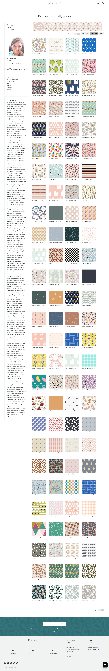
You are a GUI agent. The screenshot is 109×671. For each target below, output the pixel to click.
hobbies (23, 232)
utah (11, 387)
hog (12, 234)
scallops (9, 334)
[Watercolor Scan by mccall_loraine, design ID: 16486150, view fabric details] (39, 304)
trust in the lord (20, 384)
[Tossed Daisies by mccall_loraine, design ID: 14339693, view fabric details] (72, 430)
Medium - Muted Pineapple (89, 474)
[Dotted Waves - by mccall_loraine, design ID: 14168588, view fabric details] (56, 241)
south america (11, 351)
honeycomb (22, 234)
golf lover (20, 223)
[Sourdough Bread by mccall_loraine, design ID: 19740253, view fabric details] (72, 535)
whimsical (14, 401)
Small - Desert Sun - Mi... (55, 495)
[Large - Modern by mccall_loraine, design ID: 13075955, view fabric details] (39, 535)
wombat (9, 410)
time (14, 376)
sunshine (22, 366)
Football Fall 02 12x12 (37, 95)
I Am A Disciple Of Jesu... (54, 53)
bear (18, 122)
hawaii (19, 231)
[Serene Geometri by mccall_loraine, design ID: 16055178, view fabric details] (89, 304)
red (17, 322)
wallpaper (9, 395)
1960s (16, 102)
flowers (9, 204)
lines (8, 255)
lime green (12, 254)
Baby (12, 116)
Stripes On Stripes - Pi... (38, 200)
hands (21, 229)
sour (24, 349)
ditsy (21, 179)
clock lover (16, 164)
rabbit (8, 320)
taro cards (14, 370)
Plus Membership (70, 647)
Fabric (8, 27)
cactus (17, 148)
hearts (9, 232)
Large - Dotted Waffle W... (72, 347)
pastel (12, 299)
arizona (9, 112)
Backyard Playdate (87, 158)
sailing (16, 330)
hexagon (13, 232)
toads (18, 376)
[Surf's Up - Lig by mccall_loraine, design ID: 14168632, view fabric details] (89, 430)
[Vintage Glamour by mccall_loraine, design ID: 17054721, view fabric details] (89, 598)
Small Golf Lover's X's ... (87, 53)
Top (103, 663)
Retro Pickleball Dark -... (38, 137)
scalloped (22, 332)
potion (21, 317)
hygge (22, 236)
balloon (21, 118)
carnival (22, 152)
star (24, 361)
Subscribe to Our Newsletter (72, 649)
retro (21, 324)
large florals (19, 244)
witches (16, 407)
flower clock (10, 202)
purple (23, 319)
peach (20, 301)
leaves (14, 248)
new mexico (15, 284)
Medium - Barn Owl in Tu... (38, 389)
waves (19, 399)
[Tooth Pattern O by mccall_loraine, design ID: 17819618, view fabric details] (89, 388)
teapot (12, 372)
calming (12, 150)
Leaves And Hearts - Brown (38, 474)
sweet (9, 370)
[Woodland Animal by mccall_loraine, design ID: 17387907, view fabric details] (89, 577)
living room (13, 255)
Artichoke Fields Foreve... (55, 74)
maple (12, 259)
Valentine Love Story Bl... (55, 347)
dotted (18, 183)
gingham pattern (11, 221)
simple (15, 345)
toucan (9, 380)
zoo (8, 416)
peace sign (15, 301)
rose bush (12, 328)
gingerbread (16, 219)
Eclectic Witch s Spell (71, 242)
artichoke (16, 112)
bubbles (22, 145)
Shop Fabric (68, 654)
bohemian (10, 133)
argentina (21, 110)
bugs (13, 146)
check (8, 156)
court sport (18, 171)
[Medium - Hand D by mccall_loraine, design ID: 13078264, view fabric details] (89, 367)
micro (21, 263)
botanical (9, 141)
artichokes (10, 114)
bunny (17, 146)
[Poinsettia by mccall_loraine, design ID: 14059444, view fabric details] (56, 472)
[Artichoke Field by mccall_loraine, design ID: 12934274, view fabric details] (56, 72)
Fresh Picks (94, 33)
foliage (16, 204)
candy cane (10, 152)
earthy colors (18, 187)
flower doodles (19, 202)
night (20, 284)
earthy (22, 185)
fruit (23, 210)
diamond (13, 179)
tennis (21, 372)
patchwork (18, 299)
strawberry (10, 364)
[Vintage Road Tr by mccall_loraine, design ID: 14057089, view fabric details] (72, 472)
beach (14, 122)
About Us (68, 642)
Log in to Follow (16, 63)
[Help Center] (13, 651)
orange (18, 292)
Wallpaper (9, 30)
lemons (19, 248)
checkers (13, 156)
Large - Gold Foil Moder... (72, 95)
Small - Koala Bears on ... (38, 516)
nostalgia (18, 286)
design (9, 179)
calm (8, 150)
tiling (11, 376)
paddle (17, 294)
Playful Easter (52, 558)
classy (18, 162)
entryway (21, 194)
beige (14, 123)
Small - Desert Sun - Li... (87, 326)
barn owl (9, 122)
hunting (18, 236)
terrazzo (16, 374)
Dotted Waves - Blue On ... (72, 453)
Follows (9, 89)
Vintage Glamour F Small (72, 600)
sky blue (18, 347)
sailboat (12, 330)
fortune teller (20, 208)
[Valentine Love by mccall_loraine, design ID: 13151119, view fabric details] (56, 346)
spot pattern (15, 355)
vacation (15, 387)
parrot (20, 298)
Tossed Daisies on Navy (71, 431)
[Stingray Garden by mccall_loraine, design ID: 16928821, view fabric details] (39, 283)
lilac (8, 254)
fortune (13, 208)
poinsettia (10, 315)
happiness (10, 231)
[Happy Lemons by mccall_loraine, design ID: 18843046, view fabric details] (89, 198)
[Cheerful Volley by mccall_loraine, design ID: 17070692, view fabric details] (39, 598)
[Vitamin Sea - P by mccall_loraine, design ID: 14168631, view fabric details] (89, 220)
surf (8, 368)
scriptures (10, 342)
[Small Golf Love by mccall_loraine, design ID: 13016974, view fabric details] (89, 51)
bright (12, 143)
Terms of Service (90, 642)
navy (12, 282)
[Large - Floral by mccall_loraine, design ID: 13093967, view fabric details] (56, 198)
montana (9, 273)
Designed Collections (12, 79)
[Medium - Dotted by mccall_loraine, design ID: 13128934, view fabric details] (89, 493)
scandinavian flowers (17, 340)
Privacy (88, 645)
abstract (9, 104)
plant (15, 313)
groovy (9, 227)
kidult (13, 242)
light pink (19, 250)
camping (22, 150)
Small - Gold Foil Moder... (72, 516)
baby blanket (18, 116)
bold (14, 137)
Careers (68, 645)
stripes (16, 364)
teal (8, 372)
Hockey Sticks (52, 179)
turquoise (16, 386)
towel (19, 380)
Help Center (13, 653)
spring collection (11, 357)
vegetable (10, 391)
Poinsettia (51, 474)
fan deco (13, 198)
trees (8, 384)
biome (13, 125)
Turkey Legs (51, 263)
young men (22, 412)
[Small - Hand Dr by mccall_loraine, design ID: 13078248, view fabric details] (89, 514)
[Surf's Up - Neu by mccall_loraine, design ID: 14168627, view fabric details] (39, 451)
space (17, 351)
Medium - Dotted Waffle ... (88, 495)
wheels (9, 401)
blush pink (17, 131)
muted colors (15, 280)
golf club (14, 223)
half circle (14, 227)
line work (23, 254)
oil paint (12, 292)
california (22, 148)
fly (12, 204)
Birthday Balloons (53, 158)
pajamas (19, 296)
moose (19, 273)
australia (16, 114)
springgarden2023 (12, 359)
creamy (21, 173)
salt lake (21, 330)
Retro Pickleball (69, 305)
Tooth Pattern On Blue (87, 263)
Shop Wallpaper (69, 651)
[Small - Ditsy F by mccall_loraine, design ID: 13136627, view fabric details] (89, 241)
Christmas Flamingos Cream (73, 389)
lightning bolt (17, 252)
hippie (18, 232)
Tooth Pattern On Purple (88, 389)
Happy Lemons (85, 200)
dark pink (12, 177)
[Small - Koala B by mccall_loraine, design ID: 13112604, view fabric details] (39, 514)
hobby (9, 234)
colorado (21, 166)
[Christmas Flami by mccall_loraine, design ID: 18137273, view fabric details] (72, 388)
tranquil (14, 382)
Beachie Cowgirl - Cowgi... (88, 95)
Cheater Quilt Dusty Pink (72, 558)
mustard (16, 278)
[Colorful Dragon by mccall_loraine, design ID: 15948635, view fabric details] (89, 409)
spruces (20, 359)
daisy (16, 175)
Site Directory (69, 656)
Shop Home (10, 77)
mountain (20, 275)
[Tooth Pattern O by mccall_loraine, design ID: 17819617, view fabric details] (89, 262)
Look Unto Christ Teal (87, 558)
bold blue (18, 137)
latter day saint (11, 246)
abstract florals (16, 104)
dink (18, 179)
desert (23, 177)
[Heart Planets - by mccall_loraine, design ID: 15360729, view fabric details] (56, 430)
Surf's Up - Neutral (36, 453)
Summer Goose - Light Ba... (72, 200)
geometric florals (12, 215)
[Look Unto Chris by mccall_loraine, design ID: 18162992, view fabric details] (72, 114)
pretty (9, 319)
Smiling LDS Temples (37, 179)
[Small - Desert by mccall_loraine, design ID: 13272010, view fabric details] (56, 493)
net (22, 282)
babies (9, 116)
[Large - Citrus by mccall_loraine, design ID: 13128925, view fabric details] (89, 346)
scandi (14, 334)
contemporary (16, 167)
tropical (13, 384)
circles (22, 160)
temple (16, 372)
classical (13, 162)
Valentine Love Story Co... (38, 347)
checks (19, 156)
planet (12, 313)
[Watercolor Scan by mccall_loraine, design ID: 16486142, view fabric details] (72, 409)
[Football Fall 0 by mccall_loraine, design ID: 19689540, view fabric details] (56, 114)
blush (12, 131)
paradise (16, 298)
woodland (15, 410)
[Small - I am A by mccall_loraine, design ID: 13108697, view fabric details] (72, 51)
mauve (17, 261)
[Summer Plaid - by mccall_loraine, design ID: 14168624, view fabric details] (56, 451)
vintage (19, 391)
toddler (15, 378)
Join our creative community (54, 624)
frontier (19, 210)
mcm (12, 263)
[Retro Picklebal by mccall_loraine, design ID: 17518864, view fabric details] (72, 577)
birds (20, 125)
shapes (23, 342)
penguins (14, 303)
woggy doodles (15, 408)
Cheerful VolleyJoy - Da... (38, 600)
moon (14, 273)
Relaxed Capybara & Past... (88, 537)
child (23, 156)
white (19, 401)
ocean (15, 290)
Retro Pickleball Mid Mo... (38, 74)
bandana (14, 120)
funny (15, 211)
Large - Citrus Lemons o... (88, 347)
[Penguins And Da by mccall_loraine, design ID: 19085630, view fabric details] (39, 556)
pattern (9, 301)
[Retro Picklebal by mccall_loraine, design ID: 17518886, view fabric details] (56, 577)
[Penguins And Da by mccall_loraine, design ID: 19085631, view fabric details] (56, 388)
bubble (17, 145)
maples (17, 259)
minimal (14, 267)
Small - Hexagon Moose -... (55, 516)
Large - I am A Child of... (54, 368)
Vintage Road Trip (70, 474)
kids (19, 240)
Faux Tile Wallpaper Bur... (38, 579)
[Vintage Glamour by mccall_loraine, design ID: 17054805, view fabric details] (72, 598)
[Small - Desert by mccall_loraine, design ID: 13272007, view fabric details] (89, 325)
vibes (14, 391)
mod (17, 269)
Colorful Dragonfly (86, 410)
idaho (19, 238)
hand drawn (21, 227)
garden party (10, 213)
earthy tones (10, 190)
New (101, 33)
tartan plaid (21, 370)
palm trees (10, 298)
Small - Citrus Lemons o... (38, 368)
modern (22, 269)
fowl (8, 210)
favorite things (20, 198)
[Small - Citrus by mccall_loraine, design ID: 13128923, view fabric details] (39, 367)
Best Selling (85, 33)
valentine (21, 387)
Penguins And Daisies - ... (55, 389)
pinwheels (22, 311)
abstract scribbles (15, 106)
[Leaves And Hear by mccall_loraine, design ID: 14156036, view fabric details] (89, 451)
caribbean (17, 152)
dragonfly (16, 185)
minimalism (20, 267)
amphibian (9, 108)
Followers (9, 87)
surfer (18, 368)
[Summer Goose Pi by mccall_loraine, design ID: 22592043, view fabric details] (72, 135)
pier (21, 305)
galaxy (19, 211)
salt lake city (10, 332)
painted (14, 296)
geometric (18, 213)
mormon (9, 275)
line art (18, 254)
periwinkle (21, 303)
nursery (15, 288)
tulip (8, 386)
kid (17, 240)
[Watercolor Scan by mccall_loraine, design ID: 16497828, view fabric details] (89, 283)
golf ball (9, 223)
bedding (22, 122)
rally (14, 322)
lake (14, 244)
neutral (9, 284)
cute (8, 175)
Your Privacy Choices (92, 649)
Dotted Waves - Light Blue (55, 242)
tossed (20, 378)
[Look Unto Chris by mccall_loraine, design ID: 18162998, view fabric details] (89, 556)
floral (16, 200)
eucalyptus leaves (12, 196)
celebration (10, 154)
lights (22, 252)
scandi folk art (11, 338)
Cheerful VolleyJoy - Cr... (38, 53)
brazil (8, 143)
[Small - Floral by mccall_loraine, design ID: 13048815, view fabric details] (56, 535)
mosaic (14, 275)
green (16, 225)
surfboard (12, 368)
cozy (12, 173)
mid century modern (18, 265)
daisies (12, 175)
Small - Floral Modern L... (71, 74)
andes (19, 108)
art (12, 112)
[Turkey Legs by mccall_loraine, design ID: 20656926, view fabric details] (56, 262)
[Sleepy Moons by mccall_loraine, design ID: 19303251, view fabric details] (39, 156)
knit (22, 242)
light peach (13, 250)
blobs (18, 129)
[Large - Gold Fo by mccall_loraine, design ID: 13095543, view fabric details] (72, 93)
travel (19, 382)
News (8, 83)
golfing (9, 225)
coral (15, 169)
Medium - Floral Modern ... (38, 263)
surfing (22, 368)
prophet (18, 319)
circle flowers (15, 160)
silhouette (10, 345)
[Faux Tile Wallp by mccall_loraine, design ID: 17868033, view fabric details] (39, 577)
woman (23, 408)
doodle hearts (17, 181)
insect (23, 238)
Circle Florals (35, 495)
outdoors (9, 294)
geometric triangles (17, 217)
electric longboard (16, 192)
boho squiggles (17, 135)
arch (17, 110)
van (17, 389)
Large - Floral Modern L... (54, 200)
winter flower (14, 405)
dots (13, 183)
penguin (9, 303)
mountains (10, 276)
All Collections (10, 81)
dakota (20, 175)
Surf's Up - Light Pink (37, 326)
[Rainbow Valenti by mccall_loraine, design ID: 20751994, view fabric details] (89, 72)
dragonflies (10, 185)
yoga (16, 412)
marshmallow (10, 261)
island (8, 240)
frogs (14, 210)
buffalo (9, 146)
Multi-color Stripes (87, 179)
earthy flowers (19, 189)
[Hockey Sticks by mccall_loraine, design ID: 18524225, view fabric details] (56, 177)
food (12, 206)
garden (23, 211)
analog (15, 108)
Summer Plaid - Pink (54, 453)
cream (16, 173)
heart (23, 231)
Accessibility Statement (92, 647)
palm (23, 296)
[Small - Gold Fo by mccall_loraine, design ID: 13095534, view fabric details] (72, 514)
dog (11, 181)
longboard (20, 255)
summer (14, 366)
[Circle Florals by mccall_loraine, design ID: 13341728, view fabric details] (39, 493)
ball (18, 118)
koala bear (10, 244)
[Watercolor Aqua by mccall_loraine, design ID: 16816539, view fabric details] (56, 283)
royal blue (22, 328)
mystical (22, 280)
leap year (9, 248)
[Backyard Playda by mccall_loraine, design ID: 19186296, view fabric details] (89, 156)
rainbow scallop (20, 320)
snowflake (19, 349)
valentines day (11, 389)
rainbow (13, 320)
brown (13, 145)
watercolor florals (19, 397)
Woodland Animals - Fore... (55, 95)
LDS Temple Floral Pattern (88, 137)
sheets (9, 343)
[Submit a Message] (53, 651)
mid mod (9, 267)
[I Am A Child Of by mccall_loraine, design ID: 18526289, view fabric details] (39, 220)
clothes (9, 166)
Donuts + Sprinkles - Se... (72, 284)
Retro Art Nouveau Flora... (72, 158)
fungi (11, 211)
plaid (8, 313)
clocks (22, 164)
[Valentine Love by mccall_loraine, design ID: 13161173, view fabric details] (39, 346)
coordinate (10, 169)
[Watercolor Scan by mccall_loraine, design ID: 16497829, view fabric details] (56, 409)
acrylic (22, 106)
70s (23, 102)
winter (19, 403)
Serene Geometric (86, 305)
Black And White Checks (71, 263)
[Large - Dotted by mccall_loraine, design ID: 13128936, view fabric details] (72, 346)
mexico (17, 263)
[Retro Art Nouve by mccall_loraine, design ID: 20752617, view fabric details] (72, 156)
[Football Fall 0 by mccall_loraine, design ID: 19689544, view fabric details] (39, 93)
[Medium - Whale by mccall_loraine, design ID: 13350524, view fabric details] (72, 325)
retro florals (10, 326)
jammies (13, 240)
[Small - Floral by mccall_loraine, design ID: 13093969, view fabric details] (72, 72)
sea (14, 342)
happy (15, 231)
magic (8, 259)
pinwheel (15, 311)
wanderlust (16, 395)
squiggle (14, 361)
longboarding (10, 257)
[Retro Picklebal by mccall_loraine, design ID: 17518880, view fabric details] (39, 72)
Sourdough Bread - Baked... (72, 537)
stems (12, 363)
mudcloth (16, 276)
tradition (9, 382)
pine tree (12, 307)
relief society (10, 324)
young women (11, 414)
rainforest (10, 322)
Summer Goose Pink (71, 137)
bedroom (9, 123)
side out (22, 343)
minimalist (10, 269)
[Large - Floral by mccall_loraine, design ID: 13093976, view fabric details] (72, 367)
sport (20, 353)
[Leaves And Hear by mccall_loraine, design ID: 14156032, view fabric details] (39, 472)
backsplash (13, 118)
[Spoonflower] (54, 3)
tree (22, 382)
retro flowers (18, 326)
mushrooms (10, 278)
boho (14, 133)
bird (17, 125)
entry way (15, 194)
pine (8, 307)
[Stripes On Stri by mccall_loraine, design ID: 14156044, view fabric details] (39, 198)
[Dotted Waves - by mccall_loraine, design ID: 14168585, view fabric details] (72, 451)
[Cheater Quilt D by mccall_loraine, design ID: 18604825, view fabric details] (72, 556)
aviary (20, 114)
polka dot (9, 317)
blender (14, 129)
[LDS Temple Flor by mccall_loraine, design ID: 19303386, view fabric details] (89, 135)
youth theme (19, 414)
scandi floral (20, 334)
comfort (9, 167)
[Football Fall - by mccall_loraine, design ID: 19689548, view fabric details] (39, 114)
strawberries (18, 363)
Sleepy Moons (35, 158)
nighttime (12, 286)
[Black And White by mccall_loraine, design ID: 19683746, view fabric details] (72, 262)
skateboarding (11, 347)
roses (17, 328)
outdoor (22, 292)
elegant (9, 194)
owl (14, 294)
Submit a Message (53, 653)
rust (8, 330)
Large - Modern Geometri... (38, 537)
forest (17, 206)
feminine (9, 200)
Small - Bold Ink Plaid (71, 495)
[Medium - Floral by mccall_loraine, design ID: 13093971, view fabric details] (39, 262)
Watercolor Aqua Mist (54, 284)
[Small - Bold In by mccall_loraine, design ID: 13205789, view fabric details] (72, 493)
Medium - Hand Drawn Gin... (89, 368)
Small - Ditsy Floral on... (88, 242)
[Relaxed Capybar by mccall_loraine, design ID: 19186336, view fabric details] (89, 535)
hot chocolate (11, 236)
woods (21, 410)
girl (18, 221)
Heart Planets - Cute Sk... (55, 431)
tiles (8, 376)
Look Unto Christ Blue (71, 116)
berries (18, 123)
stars (8, 363)
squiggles (20, 361)
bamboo (9, 120)
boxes (21, 141)
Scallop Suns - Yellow (37, 242)
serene (18, 342)
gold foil (21, 221)
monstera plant (18, 271)
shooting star (15, 343)
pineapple (15, 309)
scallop (17, 332)
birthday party (16, 127)
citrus (8, 162)
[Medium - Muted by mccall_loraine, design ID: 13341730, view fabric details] (89, 472)
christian (14, 158)
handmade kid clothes (13, 229)
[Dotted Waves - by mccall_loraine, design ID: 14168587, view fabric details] (56, 325)
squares (9, 361)
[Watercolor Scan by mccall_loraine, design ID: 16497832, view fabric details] (56, 220)
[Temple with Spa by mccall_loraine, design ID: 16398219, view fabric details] (72, 220)
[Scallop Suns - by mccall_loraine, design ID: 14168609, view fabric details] (39, 241)
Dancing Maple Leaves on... (38, 431)
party (8, 299)
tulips (11, 386)
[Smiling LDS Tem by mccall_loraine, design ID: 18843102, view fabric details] (39, 177)
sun (18, 366)
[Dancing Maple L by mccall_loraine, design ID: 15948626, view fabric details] (39, 430)
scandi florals (10, 336)
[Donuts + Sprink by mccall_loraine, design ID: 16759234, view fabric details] (72, 283)
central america (18, 154)
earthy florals (10, 189)
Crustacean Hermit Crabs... (38, 410)
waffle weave (19, 393)
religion (17, 324)
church (9, 160)
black (22, 127)
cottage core (21, 169)
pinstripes (10, 311)
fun (8, 211)
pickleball (13, 305)
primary (13, 319)
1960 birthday (11, 102)
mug (21, 276)
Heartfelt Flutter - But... (71, 179)
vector (20, 389)
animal (13, 110)
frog (11, 210)
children (9, 158)
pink (19, 309)
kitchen (18, 242)
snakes (14, 349)
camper (17, 150)
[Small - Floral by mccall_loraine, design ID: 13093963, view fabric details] (56, 135)
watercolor (10, 397)
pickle (8, 305)
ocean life (20, 290)
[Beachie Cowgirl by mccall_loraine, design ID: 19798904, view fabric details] (89, 93)
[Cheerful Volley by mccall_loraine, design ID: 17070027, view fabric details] (39, 51)
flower (21, 200)
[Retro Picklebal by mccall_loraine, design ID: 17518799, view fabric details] (39, 135)
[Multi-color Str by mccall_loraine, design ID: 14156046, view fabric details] (89, 177)
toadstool (10, 378)
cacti (13, 148)
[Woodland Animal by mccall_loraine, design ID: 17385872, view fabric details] (56, 93)
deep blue (18, 177)
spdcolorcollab (11, 353)
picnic (18, 305)
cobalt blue (15, 166)
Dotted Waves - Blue (54, 326)
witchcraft (10, 407)
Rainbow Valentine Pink (88, 74)
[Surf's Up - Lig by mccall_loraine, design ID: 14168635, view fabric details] (39, 325)
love (16, 257)
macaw (20, 257)
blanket (9, 129)
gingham (22, 219)
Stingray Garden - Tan (37, 284)
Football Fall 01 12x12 (54, 116)
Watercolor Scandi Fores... (55, 221)
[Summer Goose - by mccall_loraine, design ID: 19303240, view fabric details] (72, 198)
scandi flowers (19, 336)
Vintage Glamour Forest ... (55, 600)
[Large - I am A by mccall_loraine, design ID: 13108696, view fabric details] (56, 367)
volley (12, 393)
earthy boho (10, 187)
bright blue (17, 143)
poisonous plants (18, 315)
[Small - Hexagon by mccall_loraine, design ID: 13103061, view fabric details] (56, 514)
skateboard (21, 345)
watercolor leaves (12, 399)
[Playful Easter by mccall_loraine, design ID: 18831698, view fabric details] (56, 556)
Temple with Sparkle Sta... (72, 221)
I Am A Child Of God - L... (38, 221)
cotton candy (11, 171)
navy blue (17, 282)
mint (14, 269)
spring (21, 355)
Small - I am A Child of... (71, 53)
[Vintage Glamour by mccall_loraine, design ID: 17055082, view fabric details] (56, 598)
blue (21, 129)
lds (22, 246)
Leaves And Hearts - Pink (88, 453)
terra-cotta (10, 374)
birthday (9, 127)
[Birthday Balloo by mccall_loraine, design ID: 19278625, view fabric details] (56, 156)
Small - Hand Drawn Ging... (88, 516)
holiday (16, 234)
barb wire (20, 120)
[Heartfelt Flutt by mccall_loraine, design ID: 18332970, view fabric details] (72, 177)
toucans (14, 380)
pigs (24, 305)
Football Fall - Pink (36, 116)
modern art (10, 271)
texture (22, 374)
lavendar (18, 246)
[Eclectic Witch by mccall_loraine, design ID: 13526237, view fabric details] (72, 241)
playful (20, 313)
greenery (21, 225)
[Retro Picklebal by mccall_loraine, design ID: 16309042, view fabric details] (72, 304)
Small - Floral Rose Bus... (54, 537)
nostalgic (9, 288)
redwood (21, 322)
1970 (20, 102)
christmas (20, 158)
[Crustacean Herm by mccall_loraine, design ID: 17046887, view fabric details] (39, 409)
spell (17, 353)
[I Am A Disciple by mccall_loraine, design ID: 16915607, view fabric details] (56, 51)
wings (14, 403)
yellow (12, 412)
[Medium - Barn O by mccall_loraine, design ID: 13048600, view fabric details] (39, 388)
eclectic (17, 190)
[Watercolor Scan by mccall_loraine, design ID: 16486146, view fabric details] (56, 304)
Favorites (9, 85)
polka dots (16, 317)
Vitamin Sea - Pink (86, 221)
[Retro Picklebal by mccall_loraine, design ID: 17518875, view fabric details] (89, 114)
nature (9, 282)
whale (23, 399)
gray (13, 225)
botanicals (16, 141)
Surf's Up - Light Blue (87, 431)
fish (14, 200)
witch (20, 405)
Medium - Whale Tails (71, 326)
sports (9, 355)
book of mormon (16, 139)
